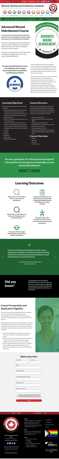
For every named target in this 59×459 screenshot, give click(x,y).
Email (17, 365)
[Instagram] (46, 1)
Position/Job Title (20, 370)
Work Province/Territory (21, 388)
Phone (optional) (19, 382)
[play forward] (56, 12)
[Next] (55, 257)
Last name (32, 359)
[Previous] (3, 257)
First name (18, 359)
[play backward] (2, 12)
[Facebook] (41, 1)
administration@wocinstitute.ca (11, 440)
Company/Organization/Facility (23, 376)
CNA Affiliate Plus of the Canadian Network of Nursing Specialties (51, 450)
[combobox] (29, 391)
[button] (23, 15)
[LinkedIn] (48, 1)
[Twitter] (44, 1)
